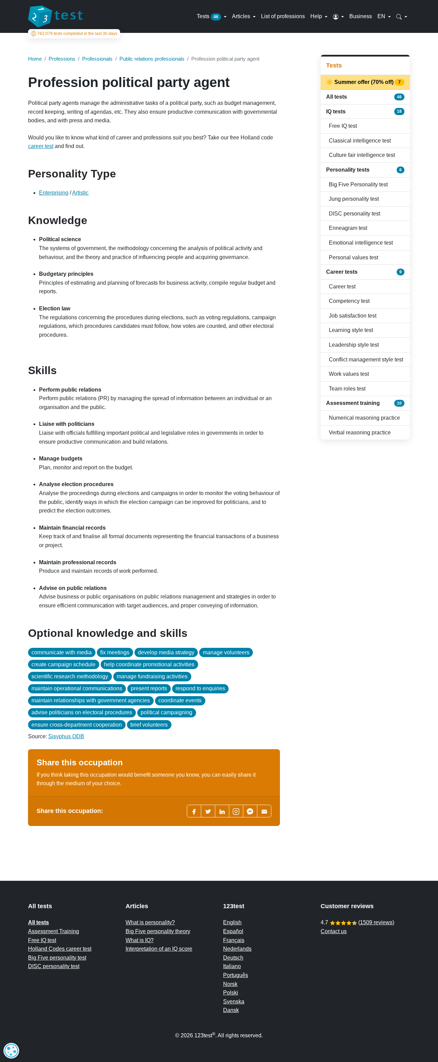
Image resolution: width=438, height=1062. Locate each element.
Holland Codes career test (59, 949)
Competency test (349, 301)
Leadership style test (354, 345)
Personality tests (364, 170)
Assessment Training (53, 931)
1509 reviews (376, 922)
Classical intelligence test (360, 141)
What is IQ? (140, 940)
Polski (230, 993)
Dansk (231, 1010)
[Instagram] (236, 811)
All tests (364, 97)
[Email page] (264, 811)
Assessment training (364, 403)
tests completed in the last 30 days (77, 33)
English (232, 922)
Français (233, 940)
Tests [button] (207, 16)
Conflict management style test (366, 359)
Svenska (233, 1001)
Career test (342, 286)
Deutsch (233, 958)
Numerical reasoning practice (364, 418)
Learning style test (351, 330)
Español (233, 931)
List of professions (283, 16)
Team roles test (347, 389)
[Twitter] (208, 811)
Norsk (230, 984)
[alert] (11, 1051)
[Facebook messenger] (250, 811)
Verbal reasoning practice (360, 432)
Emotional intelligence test (361, 243)
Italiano (232, 966)
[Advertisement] (365, 553)
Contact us (334, 931)
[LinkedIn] (222, 811)
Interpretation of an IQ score (159, 949)
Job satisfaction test (352, 316)
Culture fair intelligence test (362, 155)
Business (360, 16)
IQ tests (364, 111)
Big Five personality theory (158, 931)
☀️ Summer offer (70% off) (364, 82)
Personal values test (353, 257)
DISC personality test (354, 214)
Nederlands (237, 949)
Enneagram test (348, 228)
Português (235, 975)
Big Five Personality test (358, 184)
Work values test (349, 374)
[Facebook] (194, 811)
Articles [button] (242, 16)
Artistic (80, 193)
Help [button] (316, 16)
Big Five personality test (57, 958)
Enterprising (53, 193)
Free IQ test (343, 126)
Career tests (364, 272)
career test (40, 146)
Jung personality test (354, 199)
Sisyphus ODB (66, 736)
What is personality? (150, 922)
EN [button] (382, 16)
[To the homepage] (55, 16)
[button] (338, 16)
